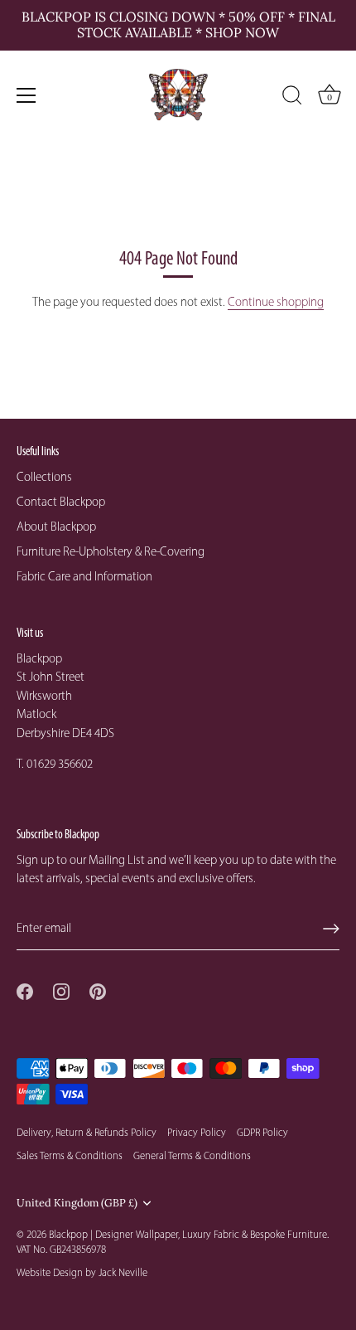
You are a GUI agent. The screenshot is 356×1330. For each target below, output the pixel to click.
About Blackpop (56, 526)
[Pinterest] (97, 990)
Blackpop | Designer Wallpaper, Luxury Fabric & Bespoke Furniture (188, 1234)
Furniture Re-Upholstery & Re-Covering (110, 551)
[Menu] (26, 95)
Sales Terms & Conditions (70, 1155)
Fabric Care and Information (84, 576)
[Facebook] (25, 990)
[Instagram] (61, 990)
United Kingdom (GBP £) (77, 1203)
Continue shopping (276, 301)
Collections (44, 476)
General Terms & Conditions (192, 1155)
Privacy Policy (196, 1132)
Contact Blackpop (61, 501)
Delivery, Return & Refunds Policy (86, 1132)
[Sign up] (331, 928)
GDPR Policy (262, 1132)
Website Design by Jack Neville (82, 1272)
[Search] (292, 98)
